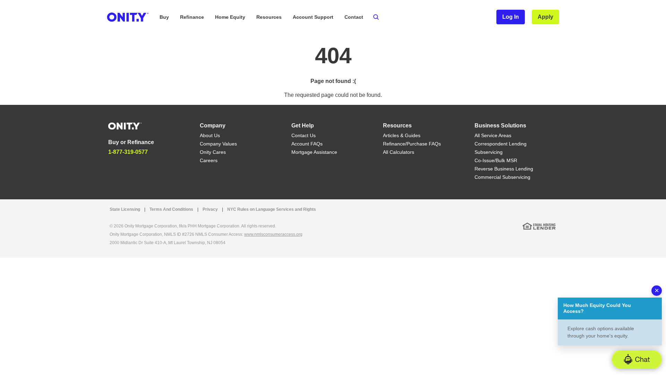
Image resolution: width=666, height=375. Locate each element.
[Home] (125, 125)
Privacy (210, 209)
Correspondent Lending (501, 144)
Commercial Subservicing (502, 177)
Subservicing (489, 152)
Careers (208, 160)
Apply (545, 17)
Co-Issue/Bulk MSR (496, 160)
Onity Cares (213, 152)
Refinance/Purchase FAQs (412, 144)
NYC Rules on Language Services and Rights (271, 209)
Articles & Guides (401, 135)
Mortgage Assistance (314, 152)
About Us (210, 135)
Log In (510, 17)
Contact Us (303, 135)
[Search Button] (376, 17)
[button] (637, 359)
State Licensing (125, 209)
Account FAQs (307, 144)
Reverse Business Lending (504, 169)
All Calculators (398, 152)
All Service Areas (493, 135)
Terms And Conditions (171, 209)
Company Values (218, 144)
